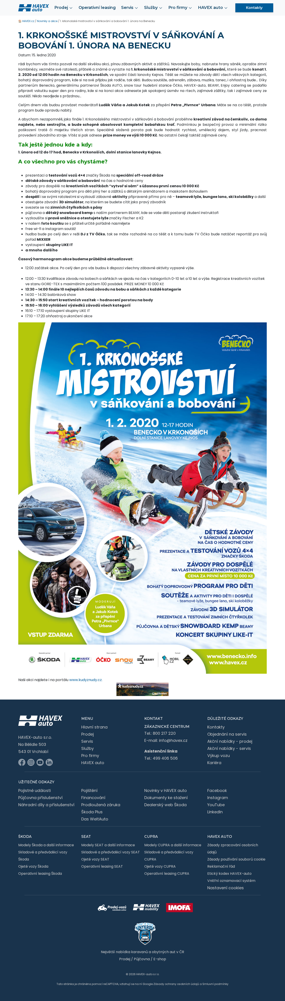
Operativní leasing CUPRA (166, 873)
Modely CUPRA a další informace (172, 845)
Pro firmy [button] (177, 7)
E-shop (159, 959)
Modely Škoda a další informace (46, 845)
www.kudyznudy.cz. (85, 679)
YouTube (216, 805)
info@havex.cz (173, 740)
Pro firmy (90, 755)
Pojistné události (34, 790)
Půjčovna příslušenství (40, 797)
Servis (87, 741)
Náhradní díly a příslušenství (46, 805)
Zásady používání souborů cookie (236, 859)
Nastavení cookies (225, 888)
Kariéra (214, 762)
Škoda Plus (92, 812)
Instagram (217, 797)
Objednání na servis (227, 734)
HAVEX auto (92, 762)
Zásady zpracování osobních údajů (232, 848)
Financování (93, 797)
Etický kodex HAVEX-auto (229, 873)
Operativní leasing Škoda (40, 873)
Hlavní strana (94, 727)
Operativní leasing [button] (97, 7)
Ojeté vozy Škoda (33, 866)
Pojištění (89, 790)
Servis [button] (127, 7)
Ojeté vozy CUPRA (160, 866)
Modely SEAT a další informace (108, 845)
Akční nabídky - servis (229, 748)
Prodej (87, 734)
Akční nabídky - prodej (229, 741)
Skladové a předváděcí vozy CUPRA (168, 856)
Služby (87, 748)
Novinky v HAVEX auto (165, 790)
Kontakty (254, 8)
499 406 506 (165, 758)
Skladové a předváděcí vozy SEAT (110, 852)
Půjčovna (142, 959)
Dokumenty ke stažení (166, 797)
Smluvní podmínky (215, 984)
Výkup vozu (218, 755)
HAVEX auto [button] (210, 7)
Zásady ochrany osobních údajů (176, 984)
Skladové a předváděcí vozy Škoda (42, 856)
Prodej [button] (61, 7)
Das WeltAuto (94, 819)
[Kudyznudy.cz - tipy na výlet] (142, 689)
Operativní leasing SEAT (102, 866)
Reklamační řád (221, 866)
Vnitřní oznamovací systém (231, 880)
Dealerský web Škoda (165, 805)
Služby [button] (151, 7)
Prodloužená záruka (100, 805)
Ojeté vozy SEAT (95, 859)
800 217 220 (164, 733)
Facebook (217, 790)
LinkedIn (215, 812)
